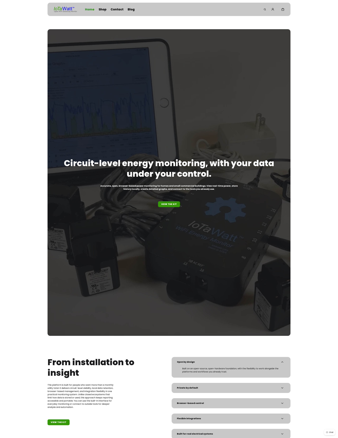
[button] (265, 9)
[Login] (273, 9)
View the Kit (58, 422)
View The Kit (169, 204)
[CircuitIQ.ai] (65, 9)
